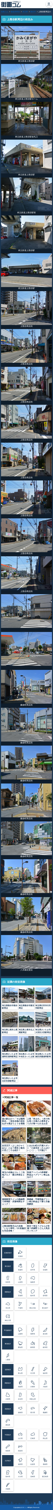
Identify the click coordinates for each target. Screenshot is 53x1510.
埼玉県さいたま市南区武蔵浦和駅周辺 (43, 1055)
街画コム (24, 1507)
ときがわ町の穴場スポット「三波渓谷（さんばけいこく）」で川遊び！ (38, 1147)
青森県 (20, 1270)
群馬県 (45, 1295)
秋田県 (8, 1282)
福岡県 (20, 1464)
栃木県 (32, 1295)
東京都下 (45, 1308)
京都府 (32, 1387)
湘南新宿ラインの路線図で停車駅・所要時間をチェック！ (13, 1201)
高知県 (8, 1425)
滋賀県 (20, 1387)
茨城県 (20, 1295)
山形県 (20, 1282)
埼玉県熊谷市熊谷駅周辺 (9, 1006)
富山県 (20, 1373)
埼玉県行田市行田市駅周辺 (43, 1006)
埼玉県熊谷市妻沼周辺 (26, 1006)
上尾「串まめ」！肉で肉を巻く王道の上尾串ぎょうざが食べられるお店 (38, 1121)
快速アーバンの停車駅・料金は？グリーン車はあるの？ (38, 1174)
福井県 (45, 1373)
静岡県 (32, 1347)
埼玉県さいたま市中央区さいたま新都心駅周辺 (26, 1055)
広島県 (32, 1438)
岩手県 (32, 1270)
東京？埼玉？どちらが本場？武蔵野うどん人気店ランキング (38, 1228)
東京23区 (32, 1308)
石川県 (32, 1373)
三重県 (8, 1360)
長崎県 (45, 1464)
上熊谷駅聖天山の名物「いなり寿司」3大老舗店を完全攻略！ (14, 1228)
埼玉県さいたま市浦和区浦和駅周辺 (9, 1055)
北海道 (20, 1256)
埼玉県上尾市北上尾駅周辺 (26, 1031)
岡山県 (45, 1438)
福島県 (32, 1282)
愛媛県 (45, 1412)
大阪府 (45, 1387)
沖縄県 (8, 1489)
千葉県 (20, 1308)
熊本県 (8, 1476)
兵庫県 (8, 1399)
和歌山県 (33, 1399)
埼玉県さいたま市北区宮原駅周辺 (9, 1079)
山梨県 (20, 1334)
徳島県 (20, 1412)
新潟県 (45, 1334)
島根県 (8, 1451)
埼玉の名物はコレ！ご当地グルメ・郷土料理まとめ (13, 1174)
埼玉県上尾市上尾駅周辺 (9, 1031)
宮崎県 (32, 1476)
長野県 (32, 1334)
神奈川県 (8, 1320)
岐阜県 (45, 1347)
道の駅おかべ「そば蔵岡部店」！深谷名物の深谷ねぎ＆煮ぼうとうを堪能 (13, 1121)
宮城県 (45, 1270)
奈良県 (20, 1399)
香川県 (32, 1412)
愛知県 (20, 1347)
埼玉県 (8, 1308)
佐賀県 (32, 1464)
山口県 (20, 1438)
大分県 (20, 1476)
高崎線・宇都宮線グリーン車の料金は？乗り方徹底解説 (38, 1201)
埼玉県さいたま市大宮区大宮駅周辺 (43, 1031)
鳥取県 (20, 1451)
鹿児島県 (45, 1476)
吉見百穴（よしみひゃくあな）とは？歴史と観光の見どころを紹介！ (13, 1147)
